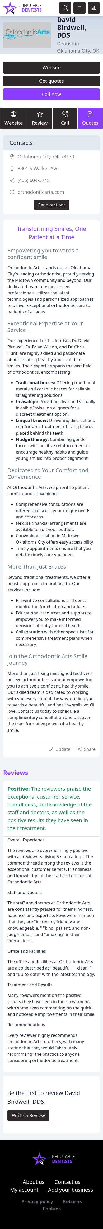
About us (34, 1181)
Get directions (52, 205)
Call (65, 123)
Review (40, 123)
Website (52, 67)
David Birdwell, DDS (71, 27)
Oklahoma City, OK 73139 (46, 156)
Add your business (70, 1189)
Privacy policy (37, 1201)
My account (24, 1189)
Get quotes (51, 81)
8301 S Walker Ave (38, 168)
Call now (51, 94)
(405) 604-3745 (34, 180)
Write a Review (28, 1115)
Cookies (52, 1208)
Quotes (90, 123)
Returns (72, 1201)
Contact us (67, 1181)
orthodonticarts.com (41, 192)
